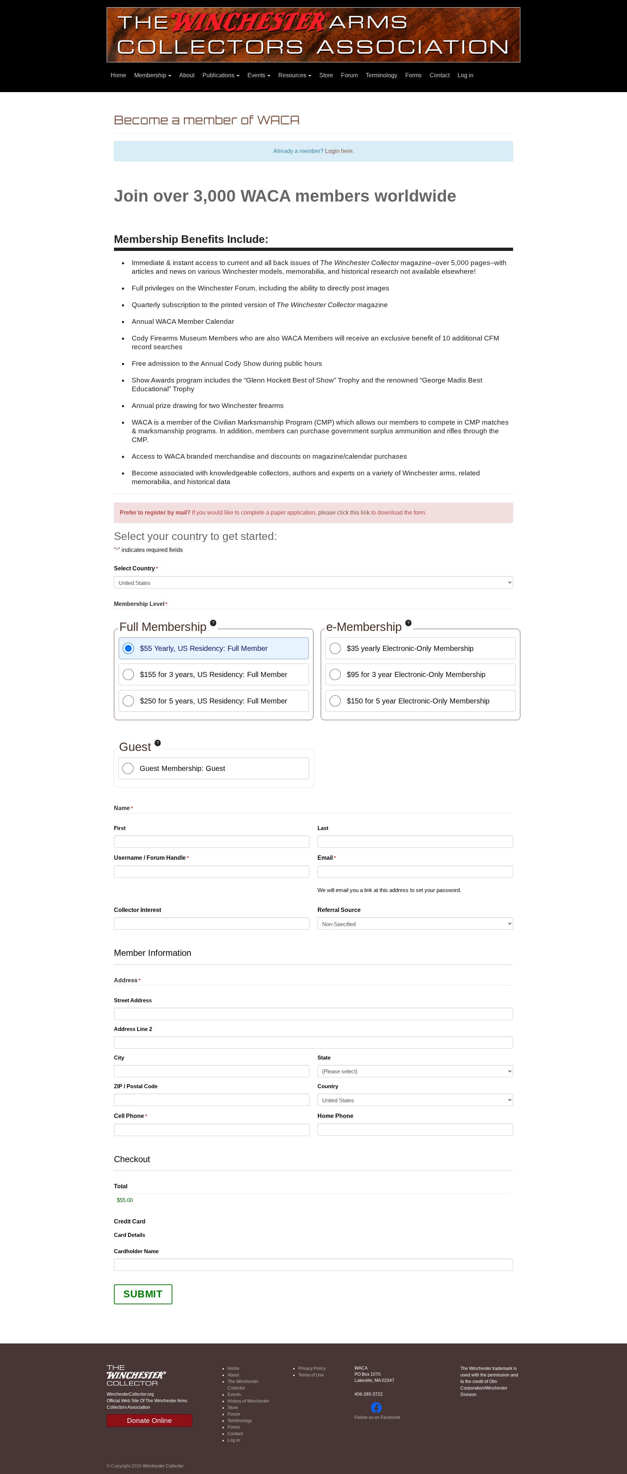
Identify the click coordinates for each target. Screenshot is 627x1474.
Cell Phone (130, 1116)
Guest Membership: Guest (182, 768)
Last (322, 828)
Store (326, 75)
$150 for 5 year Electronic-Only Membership (418, 701)
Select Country (136, 568)
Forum (349, 75)
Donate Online (149, 1420)
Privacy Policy (312, 1368)
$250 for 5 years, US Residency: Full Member (213, 701)
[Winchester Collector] (313, 34)
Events (257, 75)
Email (326, 858)
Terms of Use (311, 1375)
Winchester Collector (163, 1466)
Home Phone (335, 1116)
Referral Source (339, 910)
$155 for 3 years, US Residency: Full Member (213, 674)
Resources (293, 75)
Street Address (133, 1000)
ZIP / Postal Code (135, 1086)
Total (120, 1186)
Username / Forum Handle (151, 858)
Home (118, 75)
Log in (466, 75)
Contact (440, 75)
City (119, 1057)
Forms (413, 75)
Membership (151, 75)
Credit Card (130, 1221)
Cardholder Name (136, 1251)
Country (327, 1086)
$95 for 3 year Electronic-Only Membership (416, 674)
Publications (219, 75)
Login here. (339, 151)
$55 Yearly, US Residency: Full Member (204, 648)
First (120, 828)
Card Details (129, 1235)
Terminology (381, 75)
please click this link (344, 512)
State (324, 1057)
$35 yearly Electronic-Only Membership (410, 648)
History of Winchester (248, 1401)
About (186, 75)
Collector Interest (137, 910)
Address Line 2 (133, 1029)
